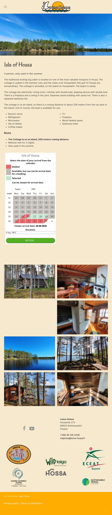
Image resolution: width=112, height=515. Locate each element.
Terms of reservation (31, 503)
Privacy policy (11, 503)
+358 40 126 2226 (70, 435)
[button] (5, 7)
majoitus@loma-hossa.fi (72, 438)
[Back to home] (56, 7)
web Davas (24, 496)
